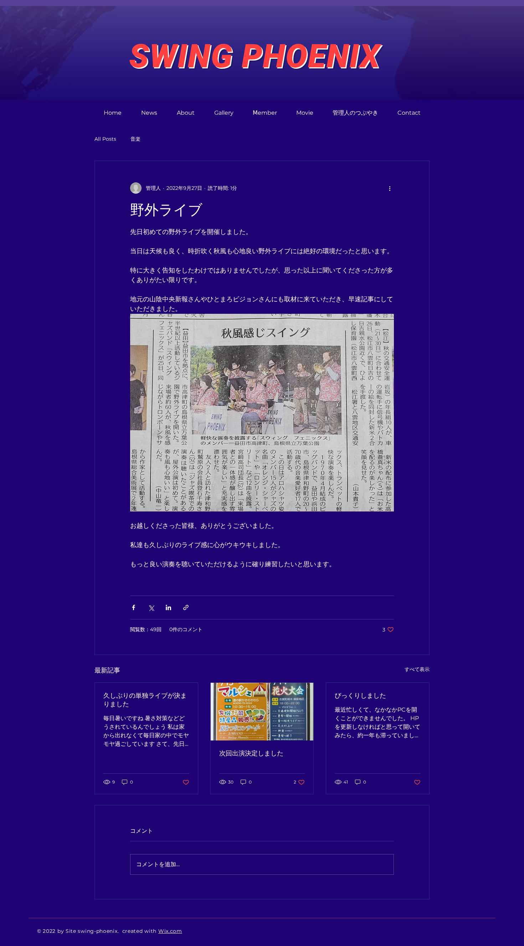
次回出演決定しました (251, 753)
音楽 (135, 139)
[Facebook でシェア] (133, 607)
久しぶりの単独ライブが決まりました (145, 700)
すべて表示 (417, 669)
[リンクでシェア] (186, 607)
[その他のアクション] (389, 188)
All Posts (105, 139)
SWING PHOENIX (255, 56)
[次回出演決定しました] (262, 711)
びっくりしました (360, 695)
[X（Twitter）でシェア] (151, 607)
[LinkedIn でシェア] (168, 607)
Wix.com (170, 931)
